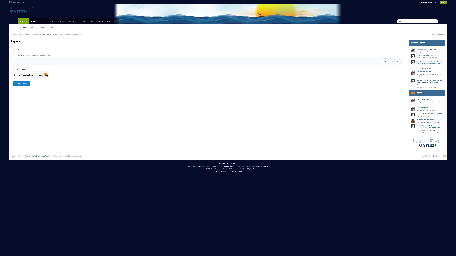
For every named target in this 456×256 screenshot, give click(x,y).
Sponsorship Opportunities (226, 171)
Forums (23, 27)
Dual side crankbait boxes (426, 120)
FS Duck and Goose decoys (426, 55)
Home (33, 21)
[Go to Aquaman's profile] (413, 115)
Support (212, 171)
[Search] (435, 21)
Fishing (42, 21)
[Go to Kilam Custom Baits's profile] (413, 121)
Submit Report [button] (21, 84)
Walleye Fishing (261, 166)
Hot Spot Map (112, 21)
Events (32, 27)
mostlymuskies (421, 52)
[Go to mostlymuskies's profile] (413, 50)
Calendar (62, 21)
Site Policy (206, 169)
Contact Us (223, 164)
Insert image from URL (390, 61)
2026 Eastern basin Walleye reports (429, 114)
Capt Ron (420, 87)
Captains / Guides (46, 27)
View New (23, 21)
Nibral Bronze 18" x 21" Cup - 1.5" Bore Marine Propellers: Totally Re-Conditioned (430, 82)
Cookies (233, 164)
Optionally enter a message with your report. (34, 55)
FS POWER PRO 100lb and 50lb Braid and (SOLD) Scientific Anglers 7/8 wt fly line (429, 63)
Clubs (92, 21)
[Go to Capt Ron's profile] (413, 81)
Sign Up (443, 2)
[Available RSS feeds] (444, 156)
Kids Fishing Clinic (423, 108)
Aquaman (420, 116)
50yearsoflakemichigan (424, 133)
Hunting (52, 21)
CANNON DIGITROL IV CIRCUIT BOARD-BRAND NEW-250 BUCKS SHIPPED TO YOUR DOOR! (428, 128)
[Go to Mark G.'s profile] (413, 56)
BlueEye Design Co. (246, 169)
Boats (84, 21)
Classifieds (73, 21)
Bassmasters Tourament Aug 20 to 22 (430, 49)
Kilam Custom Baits (423, 122)
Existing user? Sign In (429, 2)
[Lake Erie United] (427, 143)
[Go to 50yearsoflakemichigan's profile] (413, 126)
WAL (22, 2)
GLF (18, 2)
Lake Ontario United (226, 166)
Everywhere (425, 21)
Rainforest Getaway (424, 72)
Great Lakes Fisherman (245, 166)
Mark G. (419, 58)
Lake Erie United (203, 166)
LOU (14, 2)
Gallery (100, 21)
